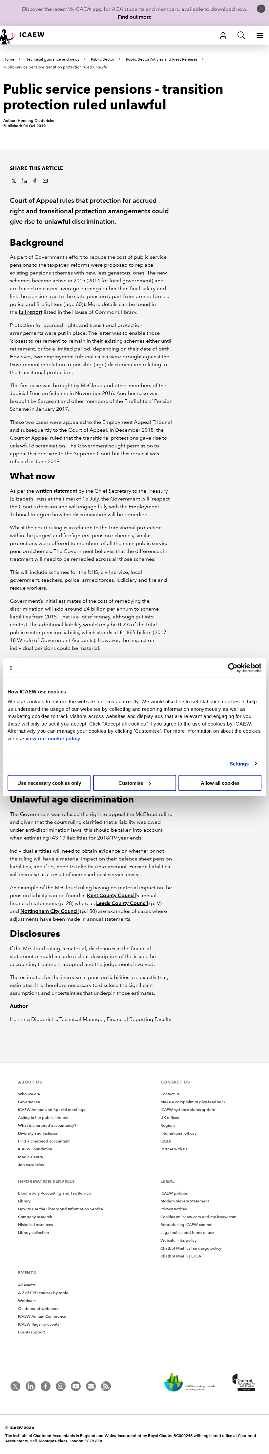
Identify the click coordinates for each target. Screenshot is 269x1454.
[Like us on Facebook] (46, 1386)
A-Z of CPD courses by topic (43, 1292)
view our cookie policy (53, 738)
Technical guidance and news (52, 59)
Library (24, 1201)
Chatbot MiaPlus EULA (180, 1256)
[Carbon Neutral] (193, 1382)
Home (8, 59)
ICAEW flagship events (38, 1324)
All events (26, 1284)
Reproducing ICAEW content (186, 1224)
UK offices (169, 1117)
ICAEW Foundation (35, 1148)
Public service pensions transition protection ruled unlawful (55, 67)
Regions (167, 1125)
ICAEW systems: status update (187, 1109)
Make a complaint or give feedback (193, 1101)
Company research (35, 1216)
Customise (130, 783)
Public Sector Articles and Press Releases (161, 59)
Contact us (169, 1093)
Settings (239, 763)
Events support (31, 1332)
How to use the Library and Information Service (60, 1208)
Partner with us (173, 1148)
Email (45, 181)
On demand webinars (38, 1308)
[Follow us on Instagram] (61, 1386)
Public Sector (102, 59)
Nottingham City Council (49, 911)
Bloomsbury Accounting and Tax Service (54, 1193)
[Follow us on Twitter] (15, 1386)
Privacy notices (173, 1208)
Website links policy (178, 1240)
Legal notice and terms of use (187, 1232)
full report (30, 312)
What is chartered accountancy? (47, 1125)
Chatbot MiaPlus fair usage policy (190, 1248)
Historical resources (35, 1224)
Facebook (35, 181)
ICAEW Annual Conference (42, 1316)
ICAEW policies (174, 1193)
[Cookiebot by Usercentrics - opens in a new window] (232, 667)
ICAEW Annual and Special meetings (51, 1109)
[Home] (26, 35)
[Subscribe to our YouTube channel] (76, 1386)
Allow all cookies (220, 783)
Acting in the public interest (43, 1117)
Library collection (33, 1232)
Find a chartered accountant (44, 1141)
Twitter (14, 181)
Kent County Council (111, 895)
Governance (29, 1101)
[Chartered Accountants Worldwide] (243, 1382)
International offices (178, 1133)
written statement (56, 491)
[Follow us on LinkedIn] (30, 1386)
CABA (165, 1141)
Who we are (29, 1093)
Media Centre (30, 1156)
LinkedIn (24, 181)
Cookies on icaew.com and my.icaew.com (198, 1216)
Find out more (135, 17)
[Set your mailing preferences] (91, 1386)
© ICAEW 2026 (19, 1427)
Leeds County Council (122, 903)
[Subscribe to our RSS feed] (106, 1386)
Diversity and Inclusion (38, 1133)
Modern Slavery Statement (184, 1201)
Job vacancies (31, 1164)
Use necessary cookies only (49, 783)
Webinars (26, 1300)
